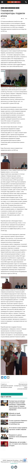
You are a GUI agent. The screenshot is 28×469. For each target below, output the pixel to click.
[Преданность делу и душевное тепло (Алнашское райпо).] (4, 436)
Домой (2, 5)
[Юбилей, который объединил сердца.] (4, 415)
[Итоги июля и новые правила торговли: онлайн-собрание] (4, 430)
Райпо (6, 7)
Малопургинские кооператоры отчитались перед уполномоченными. (20, 386)
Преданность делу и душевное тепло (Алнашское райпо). (18, 436)
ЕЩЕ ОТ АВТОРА (6, 397)
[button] (26, 2)
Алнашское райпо (3, 438)
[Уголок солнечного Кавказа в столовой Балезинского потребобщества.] (4, 422)
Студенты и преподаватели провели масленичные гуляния (7, 385)
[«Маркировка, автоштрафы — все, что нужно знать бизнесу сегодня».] (4, 443)
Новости (17, 7)
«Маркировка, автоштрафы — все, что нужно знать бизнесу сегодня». (18, 443)
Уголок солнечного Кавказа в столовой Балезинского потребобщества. (18, 422)
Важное (2, 7)
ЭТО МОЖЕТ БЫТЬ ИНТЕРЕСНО (11, 394)
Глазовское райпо (12, 7)
